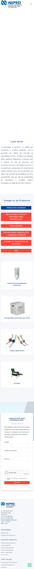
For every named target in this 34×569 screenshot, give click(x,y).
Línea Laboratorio (7, 552)
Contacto (4, 567)
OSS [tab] (16, 251)
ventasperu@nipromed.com (9, 520)
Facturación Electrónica (9, 562)
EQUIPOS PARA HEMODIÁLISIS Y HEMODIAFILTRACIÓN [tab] (16, 234)
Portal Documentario (8, 565)
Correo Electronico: (10, 450)
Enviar (17, 482)
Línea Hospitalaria (7, 550)
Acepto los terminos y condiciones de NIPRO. (17, 479)
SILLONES (17, 383)
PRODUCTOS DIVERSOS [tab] (16, 208)
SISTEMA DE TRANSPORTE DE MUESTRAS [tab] (16, 243)
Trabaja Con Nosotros (8, 535)
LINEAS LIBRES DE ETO (17, 351)
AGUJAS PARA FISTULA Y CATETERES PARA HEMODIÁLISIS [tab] (16, 216)
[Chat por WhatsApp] (30, 565)
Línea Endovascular (7, 548)
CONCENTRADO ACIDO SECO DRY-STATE (17, 318)
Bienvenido (4, 533)
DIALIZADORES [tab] (16, 226)
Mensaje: (7, 459)
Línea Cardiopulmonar (8, 543)
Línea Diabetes (6, 545)
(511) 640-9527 (8, 516)
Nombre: (6, 442)
